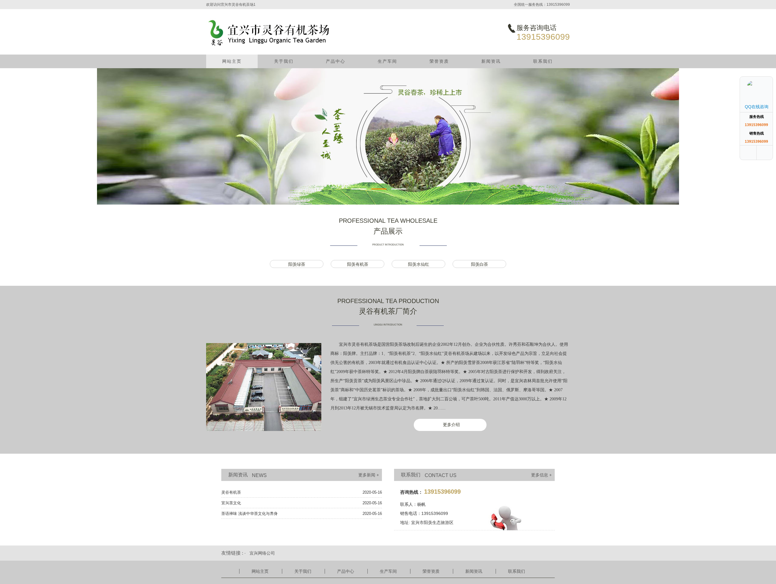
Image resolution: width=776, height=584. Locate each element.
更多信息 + (541, 474)
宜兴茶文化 (231, 503)
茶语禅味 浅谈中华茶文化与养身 (249, 513)
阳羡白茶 (479, 264)
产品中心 (335, 61)
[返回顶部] (765, 152)
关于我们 (283, 61)
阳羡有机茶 (357, 264)
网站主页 (232, 61)
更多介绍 (451, 424)
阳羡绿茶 (296, 264)
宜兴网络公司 (262, 553)
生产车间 (387, 61)
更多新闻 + (368, 474)
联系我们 (543, 61)
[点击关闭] (766, 69)
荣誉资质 (439, 61)
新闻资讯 (491, 61)
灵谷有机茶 (231, 492)
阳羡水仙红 (418, 264)
